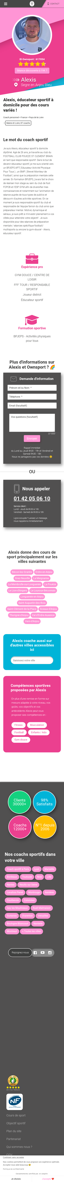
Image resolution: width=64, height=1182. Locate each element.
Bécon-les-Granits (22, 571)
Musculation (37, 724)
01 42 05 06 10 (32, 499)
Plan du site (13, 1131)
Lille (49, 876)
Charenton (27, 915)
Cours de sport (15, 1115)
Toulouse (27, 876)
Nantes (10, 884)
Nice (39, 876)
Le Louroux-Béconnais (43, 590)
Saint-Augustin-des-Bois (32, 602)
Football (19, 732)
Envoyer (32, 438)
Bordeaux (12, 876)
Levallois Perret (15, 892)
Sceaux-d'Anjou (48, 608)
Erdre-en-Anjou (44, 571)
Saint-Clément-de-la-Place (21, 608)
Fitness (18, 724)
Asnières (49, 892)
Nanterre (37, 923)
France (24, 117)
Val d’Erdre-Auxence (43, 615)
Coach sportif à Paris (18, 869)
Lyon (36, 869)
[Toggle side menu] (5, 3)
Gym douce (20, 739)
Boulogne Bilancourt (17, 923)
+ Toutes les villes (31, 931)
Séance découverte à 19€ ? (32, 70)
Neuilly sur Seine (28, 884)
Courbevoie (13, 900)
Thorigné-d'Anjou (19, 615)
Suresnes (12, 915)
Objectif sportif (15, 1123)
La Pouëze (50, 584)
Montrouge (34, 892)
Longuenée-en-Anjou (32, 596)
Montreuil (12, 931)
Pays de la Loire (36, 117)
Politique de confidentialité (13, 1169)
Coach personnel (11, 117)
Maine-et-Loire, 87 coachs (18, 123)
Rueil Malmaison (42, 908)
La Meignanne (41, 578)
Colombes (29, 900)
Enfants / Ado (39, 732)
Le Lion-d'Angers (17, 590)
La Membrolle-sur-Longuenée (24, 584)
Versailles (43, 915)
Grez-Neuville (22, 578)
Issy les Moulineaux (17, 908)
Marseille (49, 869)
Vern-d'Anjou (32, 621)
